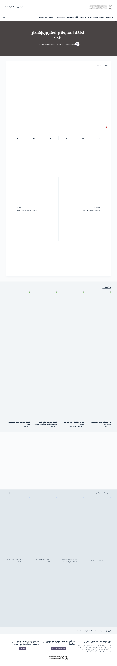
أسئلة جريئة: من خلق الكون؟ (97, 561)
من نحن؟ (100, 631)
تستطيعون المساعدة (58, 648)
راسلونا (79, 631)
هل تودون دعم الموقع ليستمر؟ (14, 7)
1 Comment (72, 427)
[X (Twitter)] (59, 7)
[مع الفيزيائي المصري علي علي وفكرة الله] (99, 355)
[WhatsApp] (34, 138)
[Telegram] (50, 138)
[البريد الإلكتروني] (17, 138)
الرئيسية (108, 631)
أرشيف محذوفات (51, 44)
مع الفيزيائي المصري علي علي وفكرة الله (101, 423)
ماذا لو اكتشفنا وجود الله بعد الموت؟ (74, 423)
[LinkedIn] (66, 138)
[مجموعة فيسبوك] (54, 7)
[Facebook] (62, 7)
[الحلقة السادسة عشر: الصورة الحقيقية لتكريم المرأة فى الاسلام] (45, 355)
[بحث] (4, 17)
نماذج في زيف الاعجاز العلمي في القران (43, 561)
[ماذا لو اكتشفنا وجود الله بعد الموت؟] (72, 355)
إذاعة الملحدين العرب (42, 44)
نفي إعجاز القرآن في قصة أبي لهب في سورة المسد (14, 561)
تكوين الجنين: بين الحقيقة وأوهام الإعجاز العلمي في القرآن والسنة (69, 561)
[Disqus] (58, 458)
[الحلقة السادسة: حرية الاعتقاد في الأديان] (18, 355)
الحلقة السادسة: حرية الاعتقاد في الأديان (19, 423)
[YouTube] (57, 7)
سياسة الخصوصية (90, 631)
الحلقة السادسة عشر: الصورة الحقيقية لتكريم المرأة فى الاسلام (45, 423)
